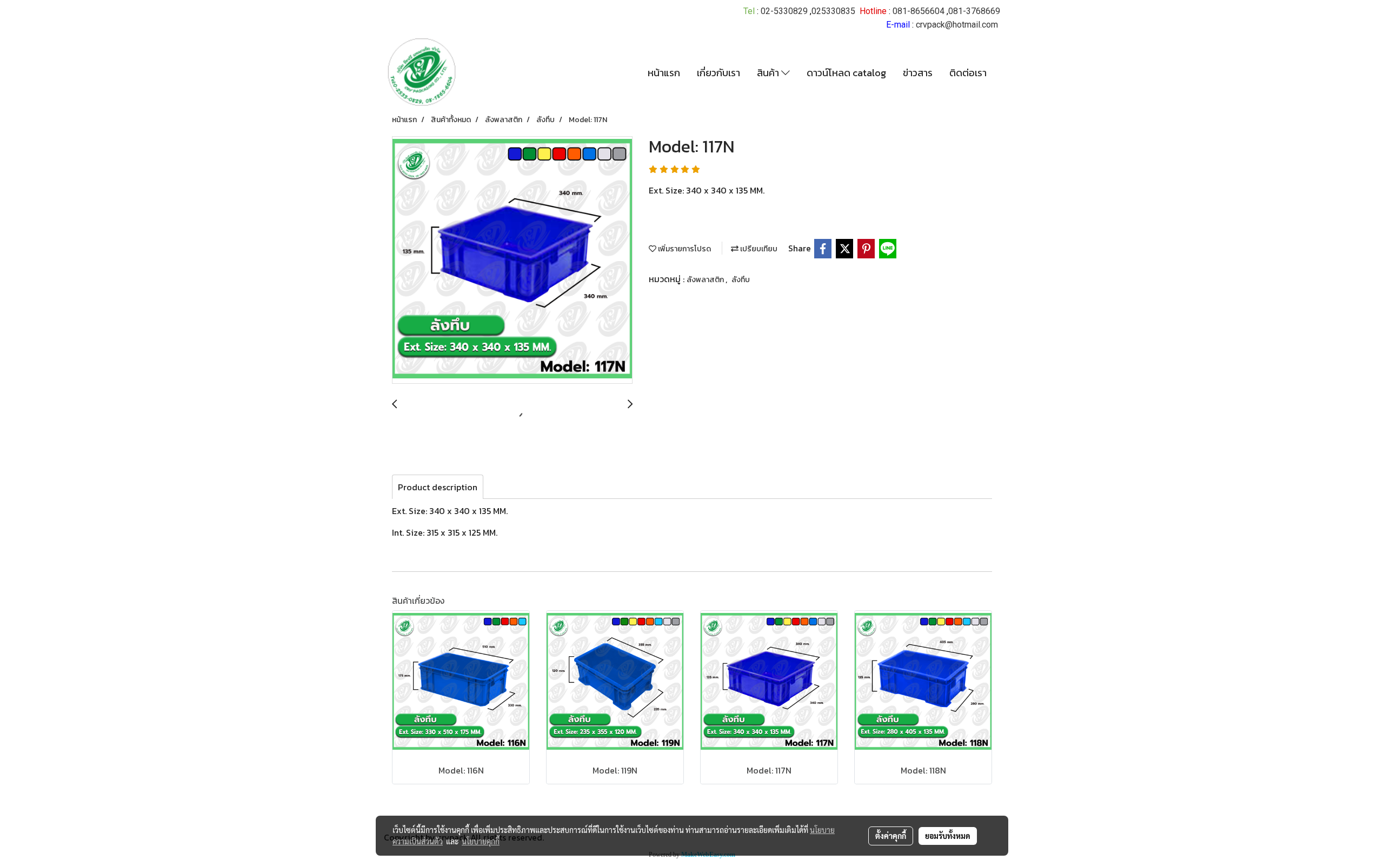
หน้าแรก (664, 72)
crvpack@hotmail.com (957, 24)
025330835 (833, 11)
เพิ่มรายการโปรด (683, 249)
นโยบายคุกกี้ (481, 841)
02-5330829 (784, 11)
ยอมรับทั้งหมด (947, 836)
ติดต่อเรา (968, 72)
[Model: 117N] (512, 260)
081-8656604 (918, 11)
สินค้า (769, 72)
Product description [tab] (437, 487)
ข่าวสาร (918, 72)
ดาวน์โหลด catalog (846, 72)
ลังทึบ (740, 279)
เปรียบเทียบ (757, 249)
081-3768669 (974, 11)
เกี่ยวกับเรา (718, 72)
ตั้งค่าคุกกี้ (890, 836)
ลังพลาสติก (706, 279)
